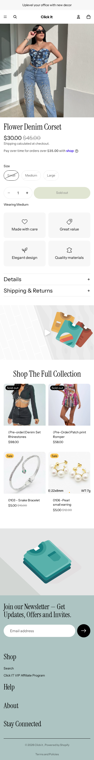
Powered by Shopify (57, 745)
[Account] (78, 17)
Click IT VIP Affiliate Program (24, 675)
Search (9, 668)
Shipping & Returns (28, 290)
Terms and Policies (47, 754)
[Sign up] (83, 630)
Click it (39, 745)
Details (12, 279)
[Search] (15, 17)
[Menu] (5, 17)
